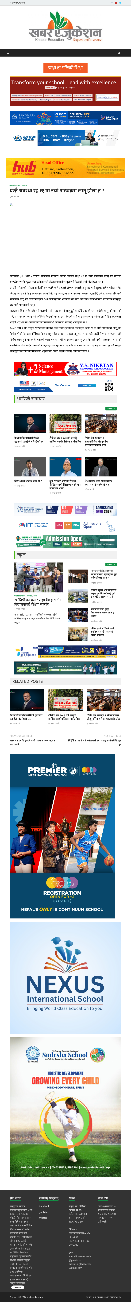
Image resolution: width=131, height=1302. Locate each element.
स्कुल (35, 596)
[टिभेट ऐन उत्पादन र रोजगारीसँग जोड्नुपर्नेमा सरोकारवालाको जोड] (101, 434)
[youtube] (116, 3)
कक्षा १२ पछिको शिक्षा (65, 68)
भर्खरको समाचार (15, 185)
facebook (44, 1206)
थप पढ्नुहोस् (17, 1287)
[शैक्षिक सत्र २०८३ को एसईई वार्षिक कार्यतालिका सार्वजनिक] (65, 434)
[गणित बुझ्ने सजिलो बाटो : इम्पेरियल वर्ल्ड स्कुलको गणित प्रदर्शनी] (78, 629)
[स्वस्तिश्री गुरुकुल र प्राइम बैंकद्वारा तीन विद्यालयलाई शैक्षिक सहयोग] (38, 564)
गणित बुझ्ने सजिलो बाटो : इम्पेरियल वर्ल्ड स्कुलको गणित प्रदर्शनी (103, 631)
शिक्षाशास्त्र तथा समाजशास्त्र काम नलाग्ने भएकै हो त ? (98, 483)
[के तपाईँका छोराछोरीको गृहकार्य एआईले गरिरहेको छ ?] (30, 434)
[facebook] (112, 3)
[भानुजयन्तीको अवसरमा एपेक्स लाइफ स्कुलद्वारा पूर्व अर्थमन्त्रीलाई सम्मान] (78, 571)
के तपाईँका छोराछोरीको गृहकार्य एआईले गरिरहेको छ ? (29, 440)
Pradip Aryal (115, 1297)
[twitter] (120, 3)
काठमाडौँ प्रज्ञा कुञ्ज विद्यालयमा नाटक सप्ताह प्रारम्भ (102, 612)
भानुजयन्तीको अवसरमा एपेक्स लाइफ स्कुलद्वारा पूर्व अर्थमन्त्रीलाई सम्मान (104, 574)
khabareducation (35, 1297)
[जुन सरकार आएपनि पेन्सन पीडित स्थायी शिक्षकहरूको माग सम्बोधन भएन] (65, 477)
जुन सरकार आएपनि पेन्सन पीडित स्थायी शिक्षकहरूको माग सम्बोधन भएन (65, 485)
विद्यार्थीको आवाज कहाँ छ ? (28, 481)
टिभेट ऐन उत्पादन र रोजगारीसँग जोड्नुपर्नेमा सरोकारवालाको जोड (96, 441)
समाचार (24, 185)
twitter (43, 1218)
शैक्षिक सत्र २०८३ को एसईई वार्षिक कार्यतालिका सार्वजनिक (65, 440)
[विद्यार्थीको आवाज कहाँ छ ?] (30, 477)
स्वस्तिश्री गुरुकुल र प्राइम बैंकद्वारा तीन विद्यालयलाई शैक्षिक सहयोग (37, 602)
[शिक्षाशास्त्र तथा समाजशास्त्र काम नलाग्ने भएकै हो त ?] (101, 477)
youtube (43, 1212)
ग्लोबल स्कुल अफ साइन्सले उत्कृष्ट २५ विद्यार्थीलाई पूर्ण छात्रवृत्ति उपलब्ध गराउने (103, 593)
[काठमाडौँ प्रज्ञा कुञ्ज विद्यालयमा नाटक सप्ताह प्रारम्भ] (78, 610)
